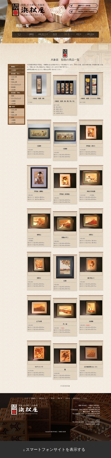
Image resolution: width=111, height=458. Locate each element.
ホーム (18, 35)
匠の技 (55, 35)
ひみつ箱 (14, 76)
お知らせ (79, 35)
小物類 (13, 101)
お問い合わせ (92, 35)
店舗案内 (31, 35)
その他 (13, 89)
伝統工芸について (43, 35)
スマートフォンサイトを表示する (55, 449)
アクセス (85, 398)
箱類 (12, 79)
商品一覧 (67, 35)
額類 (12, 117)
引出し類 (14, 82)
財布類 (13, 87)
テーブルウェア (16, 84)
